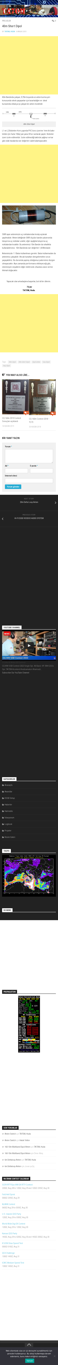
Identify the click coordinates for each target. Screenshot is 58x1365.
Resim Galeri (10, 837)
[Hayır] (54, 1356)
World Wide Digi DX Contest (13, 1223)
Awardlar (8, 791)
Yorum (8, 446)
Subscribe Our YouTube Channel (15, 672)
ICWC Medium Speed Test (13, 1262)
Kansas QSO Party (9, 1233)
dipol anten (36, 362)
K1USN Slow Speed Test (12, 1243)
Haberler (8, 804)
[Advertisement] (29, 65)
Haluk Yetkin (25, 1140)
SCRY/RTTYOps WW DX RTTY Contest (17, 1184)
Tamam (30, 1361)
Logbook (8, 824)
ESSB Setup (10, 798)
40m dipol (12, 362)
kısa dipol (46, 362)
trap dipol (6, 366)
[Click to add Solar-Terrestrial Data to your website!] (29, 1052)
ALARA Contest (8, 1204)
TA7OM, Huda (10, 31)
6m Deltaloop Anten (13, 1160)
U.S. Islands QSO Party (11, 1214)
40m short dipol (24, 362)
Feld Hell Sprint (8, 1194)
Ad (6, 466)
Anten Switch (10, 1134)
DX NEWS (7, 910)
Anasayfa (8, 785)
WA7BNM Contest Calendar (16, 1179)
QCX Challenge (8, 1253)
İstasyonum (9, 817)
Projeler (6, 21)
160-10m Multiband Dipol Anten (17, 1147)
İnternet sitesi (11, 476)
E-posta (34, 466)
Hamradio (9, 811)
